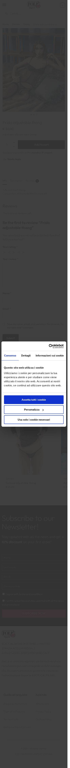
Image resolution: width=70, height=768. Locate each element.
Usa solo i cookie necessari (34, 419)
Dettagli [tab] (26, 355)
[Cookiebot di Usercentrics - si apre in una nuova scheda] (49, 346)
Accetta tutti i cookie (34, 399)
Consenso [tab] (10, 355)
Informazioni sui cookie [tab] (50, 355)
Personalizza (31, 409)
